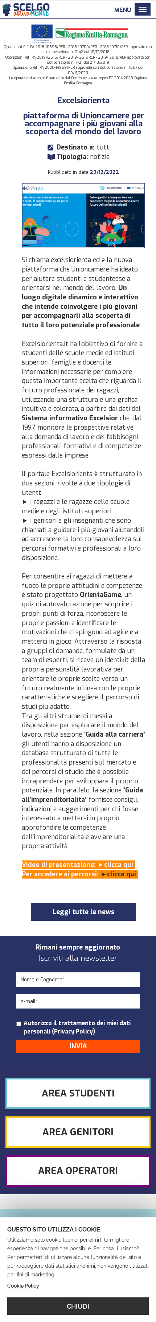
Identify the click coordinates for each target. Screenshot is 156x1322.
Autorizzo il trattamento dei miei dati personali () (77, 1027)
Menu (122, 10)
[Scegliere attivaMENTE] (25, 8)
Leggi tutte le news (84, 912)
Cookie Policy (23, 1286)
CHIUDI (78, 1306)
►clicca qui (116, 864)
